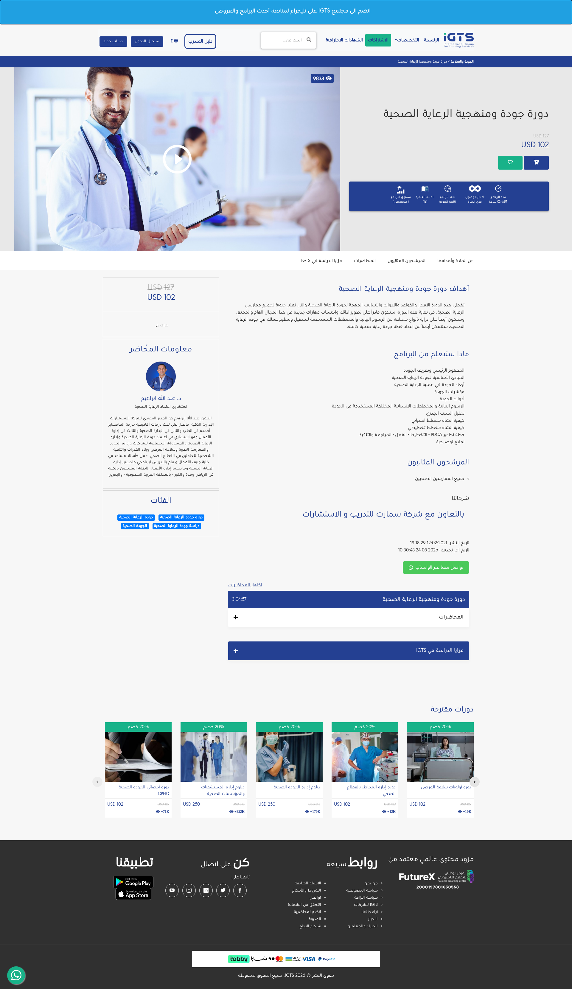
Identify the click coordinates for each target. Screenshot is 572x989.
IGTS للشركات (366, 905)
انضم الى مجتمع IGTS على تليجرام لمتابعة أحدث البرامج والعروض (293, 11)
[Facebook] (240, 890)
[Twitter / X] (223, 890)
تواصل (315, 898)
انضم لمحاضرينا (307, 912)
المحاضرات (365, 260)
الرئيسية (430, 40)
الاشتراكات (378, 40)
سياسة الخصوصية (362, 891)
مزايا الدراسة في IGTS (321, 260)
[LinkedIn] (206, 890)
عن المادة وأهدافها (455, 260)
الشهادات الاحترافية (343, 40)
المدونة (315, 919)
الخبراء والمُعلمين (362, 926)
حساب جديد (113, 41)
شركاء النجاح (310, 926)
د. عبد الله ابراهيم (161, 399)
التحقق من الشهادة (304, 905)
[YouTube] (172, 890)
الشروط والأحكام (306, 891)
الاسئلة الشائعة (308, 883)
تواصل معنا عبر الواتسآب (439, 567)
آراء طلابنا (369, 912)
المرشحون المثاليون (406, 260)
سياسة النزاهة (366, 898)
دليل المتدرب (200, 41)
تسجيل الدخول (147, 41)
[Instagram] (189, 890)
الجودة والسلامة (462, 61)
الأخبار (373, 919)
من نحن (371, 883)
